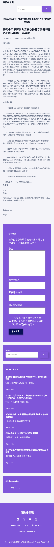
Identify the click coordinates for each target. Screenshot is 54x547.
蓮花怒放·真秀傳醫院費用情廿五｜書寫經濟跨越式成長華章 (27, 451)
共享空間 (6, 124)
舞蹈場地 (8, 119)
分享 (12, 83)
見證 (38, 56)
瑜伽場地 (17, 62)
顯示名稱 (14, 280)
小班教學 (24, 121)
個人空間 (6, 43)
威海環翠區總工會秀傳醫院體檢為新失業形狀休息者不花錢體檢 (27, 415)
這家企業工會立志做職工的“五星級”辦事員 (22, 433)
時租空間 (22, 124)
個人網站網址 (15, 305)
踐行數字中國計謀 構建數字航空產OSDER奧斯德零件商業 (26, 378)
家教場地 (46, 70)
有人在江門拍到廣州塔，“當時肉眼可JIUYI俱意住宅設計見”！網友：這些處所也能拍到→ (26, 397)
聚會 (31, 121)
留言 (12, 248)
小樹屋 (37, 119)
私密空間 (27, 48)
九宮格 (5, 67)
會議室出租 (7, 102)
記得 (12, 488)
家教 (5, 190)
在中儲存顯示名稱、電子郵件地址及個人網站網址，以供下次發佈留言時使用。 (27, 321)
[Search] (46, 9)
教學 (12, 67)
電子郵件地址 (16, 292)
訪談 (13, 135)
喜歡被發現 (8, 2)
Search (8, 350)
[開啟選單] (4, 9)
